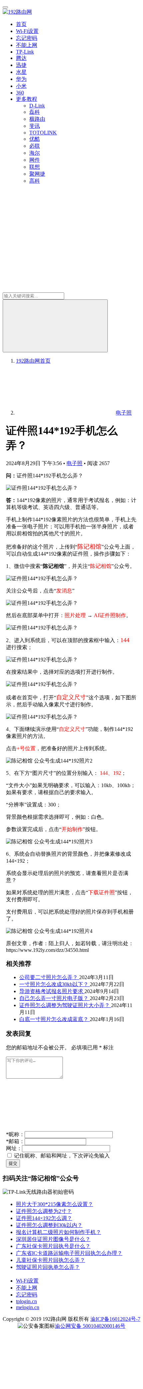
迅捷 (21, 65)
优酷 (34, 139)
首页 (21, 24)
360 (20, 92)
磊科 (34, 112)
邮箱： (15, 1141)
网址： (14, 1148)
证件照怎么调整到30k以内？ (49, 1225)
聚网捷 (37, 174)
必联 (34, 146)
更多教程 (26, 99)
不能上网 (26, 45)
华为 (21, 79)
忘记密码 (26, 38)
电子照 (74, 463)
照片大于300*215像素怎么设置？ (54, 1204)
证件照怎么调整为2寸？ (44, 1211)
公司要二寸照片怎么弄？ (49, 977)
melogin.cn (27, 1307)
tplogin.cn (26, 1301)
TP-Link (25, 52)
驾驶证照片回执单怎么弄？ (48, 1267)
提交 (13, 1163)
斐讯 (34, 126)
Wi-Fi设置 (27, 31)
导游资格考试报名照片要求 (51, 991)
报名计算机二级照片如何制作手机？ (58, 1232)
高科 (34, 181)
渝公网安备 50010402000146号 (90, 1326)
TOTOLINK (43, 132)
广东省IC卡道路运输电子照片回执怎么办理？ (69, 1253)
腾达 (21, 58)
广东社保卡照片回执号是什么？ (53, 1246)
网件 (34, 160)
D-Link (37, 105)
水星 (21, 72)
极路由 (37, 119)
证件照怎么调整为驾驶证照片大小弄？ (65, 1005)
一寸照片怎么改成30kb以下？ (54, 984)
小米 (21, 86)
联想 (34, 167)
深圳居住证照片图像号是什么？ (53, 1239)
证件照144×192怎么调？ (44, 1218)
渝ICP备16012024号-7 (115, 1319)
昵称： (15, 1134)
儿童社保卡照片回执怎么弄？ (50, 1260)
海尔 (34, 153)
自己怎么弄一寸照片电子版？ (54, 998)
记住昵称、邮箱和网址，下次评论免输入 (61, 1155)
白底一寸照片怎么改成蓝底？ (54, 1019)
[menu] (5, 7)
